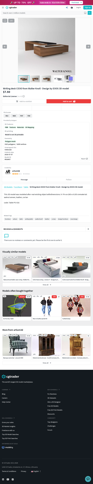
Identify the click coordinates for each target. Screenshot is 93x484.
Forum (49, 430)
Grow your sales (8, 422)
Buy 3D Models (52, 390)
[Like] (17, 107)
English (35, 471)
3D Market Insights (8, 426)
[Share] (76, 107)
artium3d (16, 171)
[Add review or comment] (88, 229)
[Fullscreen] (4, 21)
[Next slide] (88, 47)
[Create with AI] (67, 7)
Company (5, 390)
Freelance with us (8, 430)
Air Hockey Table (8, 319)
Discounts (51, 414)
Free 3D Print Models (54, 410)
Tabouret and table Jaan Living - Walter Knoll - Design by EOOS (22, 280)
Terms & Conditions (9, 471)
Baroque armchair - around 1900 (13, 358)
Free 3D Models (52, 406)
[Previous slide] (5, 47)
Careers (4, 398)
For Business (52, 394)
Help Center (6, 402)
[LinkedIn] (3, 479)
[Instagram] (13, 479)
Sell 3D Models (7, 418)
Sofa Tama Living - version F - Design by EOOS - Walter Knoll (51, 280)
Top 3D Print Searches (10, 438)
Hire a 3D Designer (54, 402)
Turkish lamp (66, 319)
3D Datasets (51, 398)
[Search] (90, 13)
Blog (3, 394)
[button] (85, 13)
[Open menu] (3, 7)
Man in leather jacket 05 (40, 319)
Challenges (51, 426)
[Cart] (72, 7)
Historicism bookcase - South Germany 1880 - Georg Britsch (51, 358)
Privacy (23, 471)
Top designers (52, 422)
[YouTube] (8, 479)
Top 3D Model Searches (10, 434)
